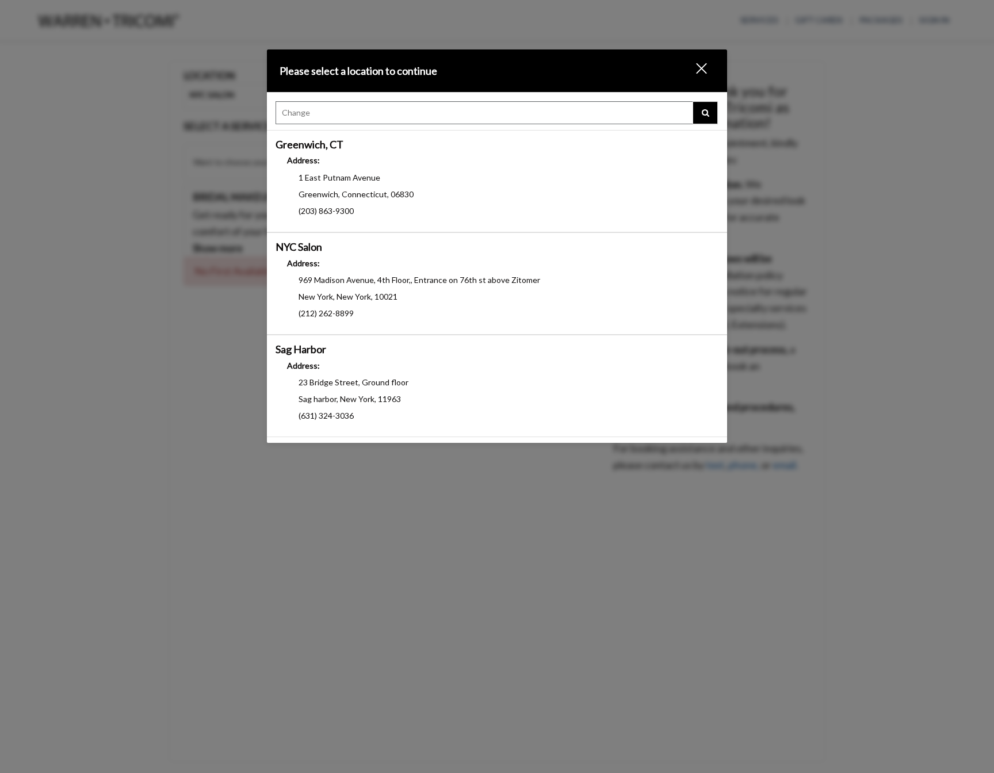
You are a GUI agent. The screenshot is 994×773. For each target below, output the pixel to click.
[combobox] (497, 115)
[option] (497, 181)
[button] (694, 70)
